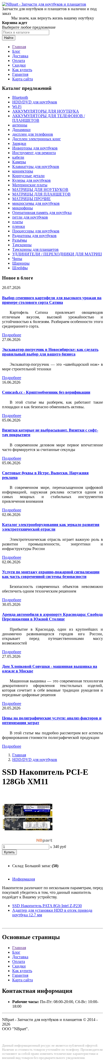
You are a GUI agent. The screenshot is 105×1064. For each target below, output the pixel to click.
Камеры (19, 162)
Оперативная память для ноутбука (42, 212)
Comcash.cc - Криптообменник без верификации (46, 392)
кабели (18, 157)
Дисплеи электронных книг (36, 139)
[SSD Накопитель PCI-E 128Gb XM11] (27, 842)
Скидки (19, 65)
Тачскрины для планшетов (35, 249)
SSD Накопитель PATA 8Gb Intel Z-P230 (47, 906)
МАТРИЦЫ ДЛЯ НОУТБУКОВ (40, 189)
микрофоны (22, 208)
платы (17, 222)
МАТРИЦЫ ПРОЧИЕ (31, 199)
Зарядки (19, 143)
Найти (8, 38)
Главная (19, 47)
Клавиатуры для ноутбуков (35, 166)
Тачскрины (22, 245)
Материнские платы (29, 185)
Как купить (22, 70)
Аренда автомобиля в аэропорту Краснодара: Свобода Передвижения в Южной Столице (52, 616)
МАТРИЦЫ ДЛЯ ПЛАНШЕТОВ (41, 194)
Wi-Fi (16, 106)
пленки (18, 226)
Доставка (20, 56)
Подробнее (11, 335)
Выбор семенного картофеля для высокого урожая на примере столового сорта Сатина (51, 300)
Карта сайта (22, 79)
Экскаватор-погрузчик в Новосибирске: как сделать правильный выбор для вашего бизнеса (50, 351)
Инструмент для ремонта (34, 153)
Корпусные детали (28, 176)
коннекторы (22, 171)
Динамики (21, 129)
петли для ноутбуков (30, 217)
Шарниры (21, 263)
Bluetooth (20, 97)
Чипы (17, 258)
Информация (23, 879)
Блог (16, 51)
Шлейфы (20, 268)
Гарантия (20, 74)
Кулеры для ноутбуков (31, 180)
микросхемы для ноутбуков (36, 203)
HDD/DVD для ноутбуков (34, 102)
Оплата (18, 60)
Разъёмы (19, 240)
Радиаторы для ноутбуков (34, 235)
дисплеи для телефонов (32, 134)
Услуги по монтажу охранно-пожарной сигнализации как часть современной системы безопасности (50, 574)
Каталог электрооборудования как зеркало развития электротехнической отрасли (50, 526)
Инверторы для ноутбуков (35, 148)
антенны (19, 125)
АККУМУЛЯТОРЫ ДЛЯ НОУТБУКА (45, 111)
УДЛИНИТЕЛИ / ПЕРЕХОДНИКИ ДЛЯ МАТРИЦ (57, 254)
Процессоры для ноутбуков (35, 231)
